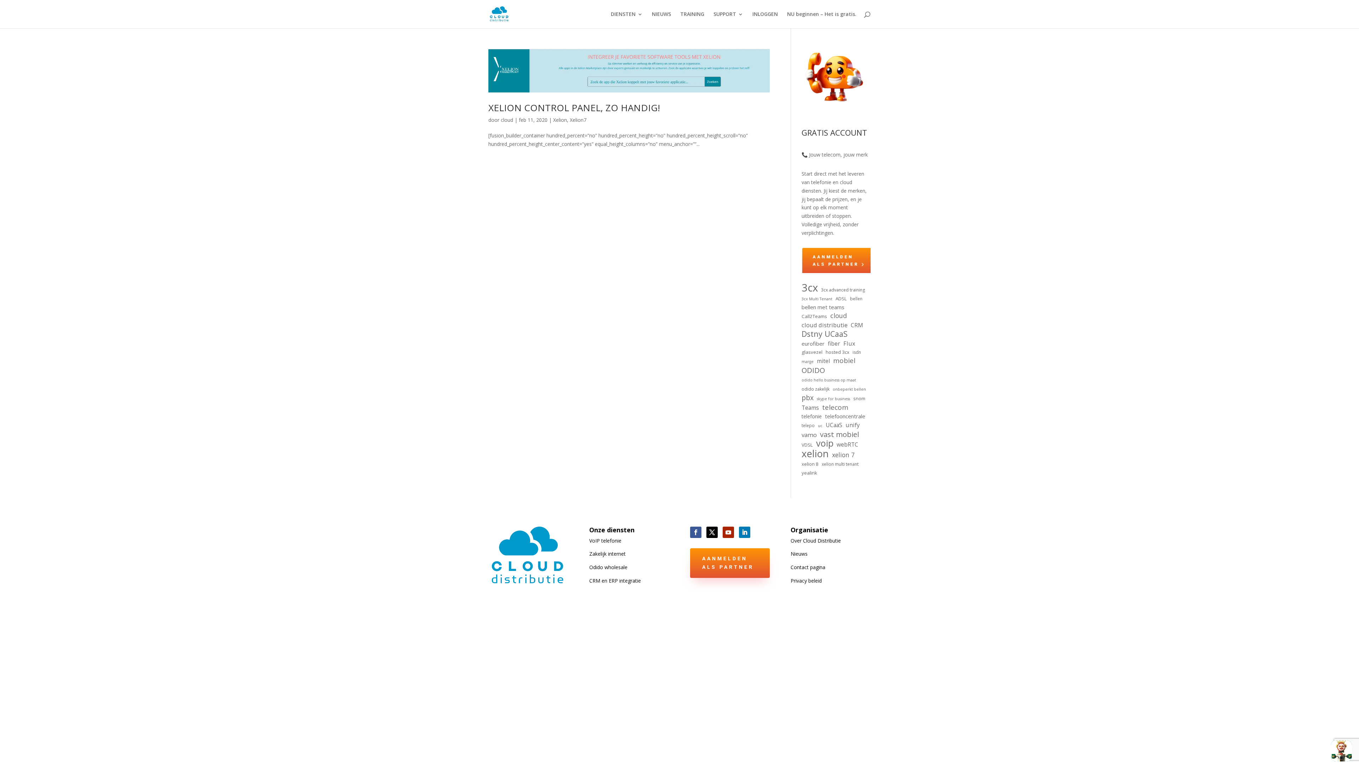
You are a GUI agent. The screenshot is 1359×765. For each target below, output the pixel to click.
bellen (856, 299)
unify (852, 425)
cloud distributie (825, 325)
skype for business (833, 398)
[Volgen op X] (712, 532)
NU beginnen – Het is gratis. (821, 14)
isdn (857, 352)
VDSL (807, 445)
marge (808, 361)
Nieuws (799, 553)
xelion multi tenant (840, 464)
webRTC (847, 444)
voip (824, 443)
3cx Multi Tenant (817, 298)
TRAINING (692, 14)
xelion (815, 453)
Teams (810, 408)
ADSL (841, 298)
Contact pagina (808, 567)
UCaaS (834, 425)
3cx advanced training (843, 290)
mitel (823, 361)
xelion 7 (843, 455)
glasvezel (812, 352)
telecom (835, 407)
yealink (809, 473)
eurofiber (813, 343)
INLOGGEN (765, 14)
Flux (849, 343)
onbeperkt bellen (849, 389)
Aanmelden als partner (728, 563)
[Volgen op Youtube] (728, 532)
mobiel (844, 361)
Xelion (560, 120)
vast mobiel (839, 434)
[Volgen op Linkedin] (744, 532)
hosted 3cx (837, 352)
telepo (808, 426)
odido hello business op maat (829, 380)
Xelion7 (578, 120)
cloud (507, 120)
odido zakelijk (816, 389)
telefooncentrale (845, 416)
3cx (810, 288)
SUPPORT (724, 14)
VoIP (605, 540)
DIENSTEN (623, 14)
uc (820, 425)
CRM (857, 325)
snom (859, 398)
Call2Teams (814, 316)
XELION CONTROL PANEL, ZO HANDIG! (574, 107)
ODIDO (813, 370)
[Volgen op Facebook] (695, 532)
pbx (808, 397)
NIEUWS (661, 14)
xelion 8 (810, 464)
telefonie (812, 416)
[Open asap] (1341, 750)
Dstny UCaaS (825, 334)
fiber (834, 343)
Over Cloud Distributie (816, 540)
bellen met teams (823, 307)
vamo (809, 435)
